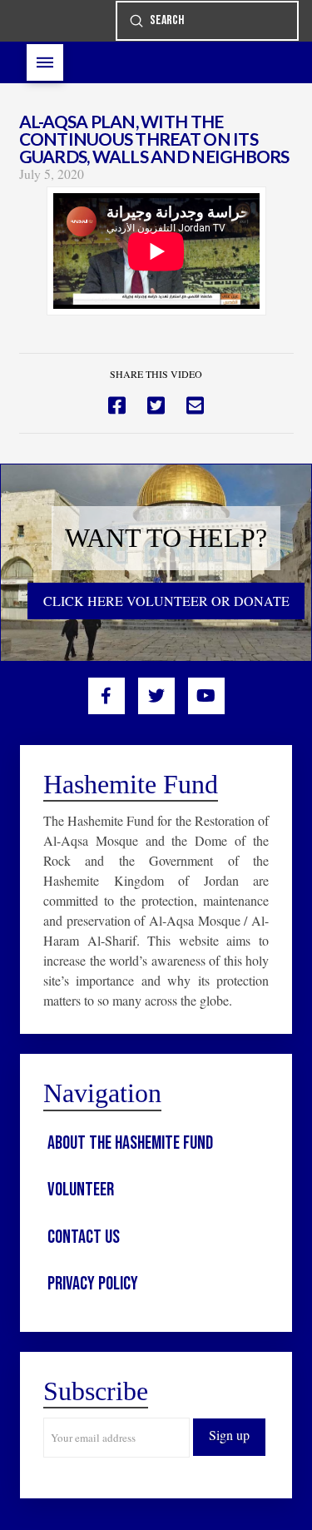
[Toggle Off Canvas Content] (45, 62)
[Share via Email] (195, 406)
